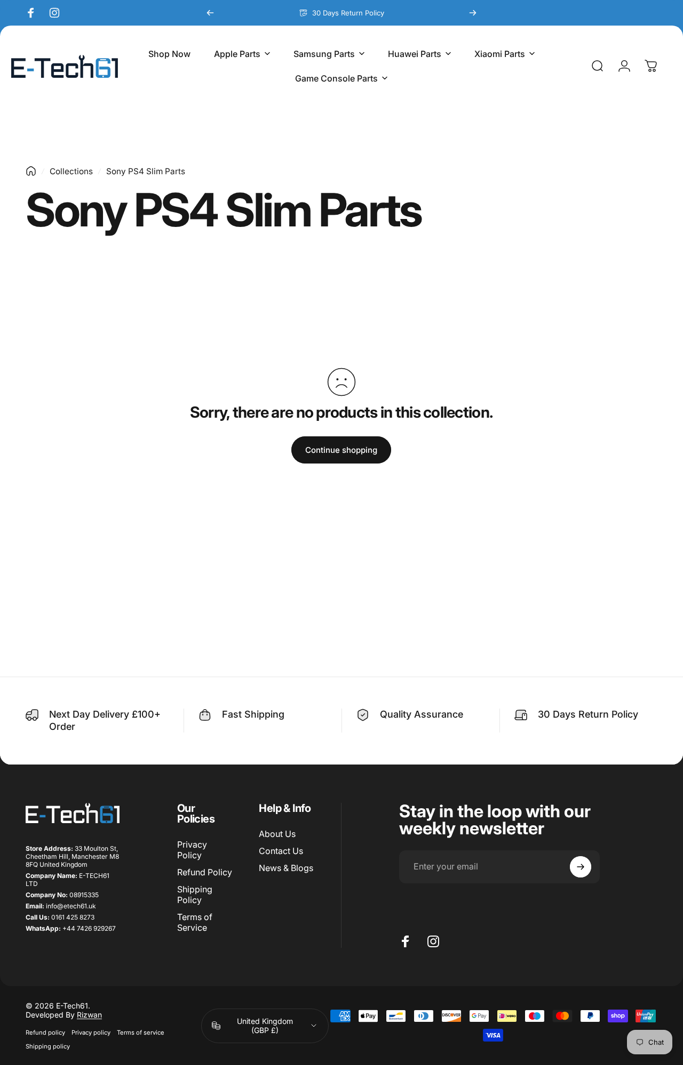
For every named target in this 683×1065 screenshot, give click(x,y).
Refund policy (45, 1032)
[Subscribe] (580, 866)
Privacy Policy (192, 849)
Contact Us (281, 851)
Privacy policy (91, 1032)
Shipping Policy (194, 894)
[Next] (473, 13)
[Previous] (210, 13)
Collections (71, 171)
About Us (277, 833)
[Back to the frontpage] (31, 171)
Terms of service (140, 1032)
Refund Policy (204, 872)
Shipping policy (48, 1046)
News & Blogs (286, 868)
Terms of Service (194, 922)
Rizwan (89, 1014)
